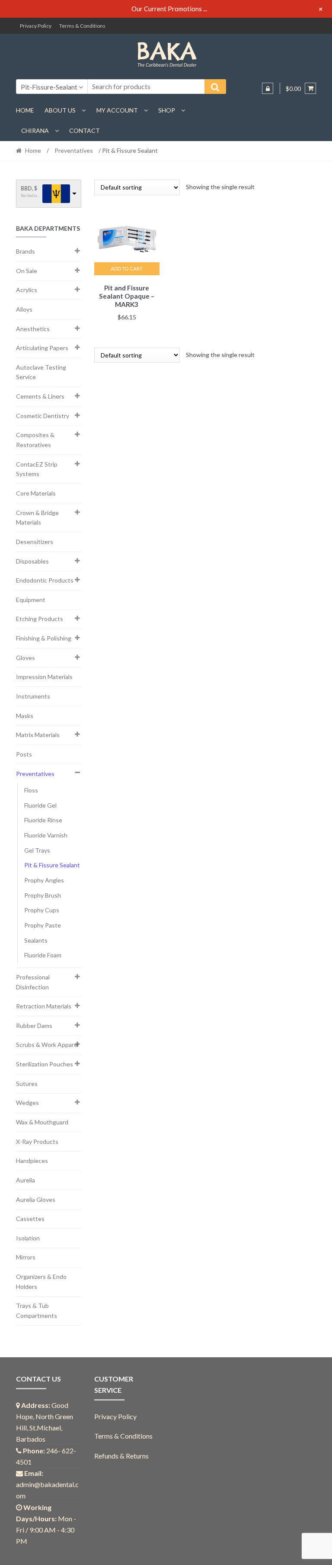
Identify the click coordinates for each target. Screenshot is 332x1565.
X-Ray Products (37, 1141)
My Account (117, 110)
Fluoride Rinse (43, 820)
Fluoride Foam (42, 955)
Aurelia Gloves (35, 1199)
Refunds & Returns (121, 1456)
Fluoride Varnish (45, 835)
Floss (31, 790)
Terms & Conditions (82, 26)
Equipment (30, 599)
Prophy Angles (44, 880)
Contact (84, 130)
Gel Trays (37, 850)
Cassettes (30, 1218)
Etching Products (39, 618)
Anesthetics (33, 328)
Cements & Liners (40, 396)
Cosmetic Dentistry (42, 415)
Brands (25, 251)
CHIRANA (35, 130)
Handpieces (32, 1160)
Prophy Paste (42, 925)
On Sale (26, 270)
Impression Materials (44, 676)
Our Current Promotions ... (169, 9)
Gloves (25, 657)
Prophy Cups (41, 910)
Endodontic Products (44, 580)
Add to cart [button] (127, 268)
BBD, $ (29, 188)
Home (25, 110)
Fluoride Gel (40, 805)
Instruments (33, 696)
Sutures (27, 1083)
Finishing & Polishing (43, 638)
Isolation (28, 1238)
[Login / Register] (267, 88)
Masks (24, 715)
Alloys (24, 309)
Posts (24, 754)
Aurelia (25, 1180)
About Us (60, 110)
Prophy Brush (42, 895)
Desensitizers (34, 541)
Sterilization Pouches (44, 1064)
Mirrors (25, 1257)
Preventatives (73, 150)
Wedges (27, 1102)
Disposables (32, 561)
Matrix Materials (38, 734)
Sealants (36, 940)
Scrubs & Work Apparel (47, 1044)
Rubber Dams (34, 1025)
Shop (166, 110)
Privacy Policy (35, 26)
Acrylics (26, 289)
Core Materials (36, 493)
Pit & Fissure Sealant (52, 865)
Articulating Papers (42, 347)
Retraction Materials (43, 1006)
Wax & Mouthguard (42, 1122)
